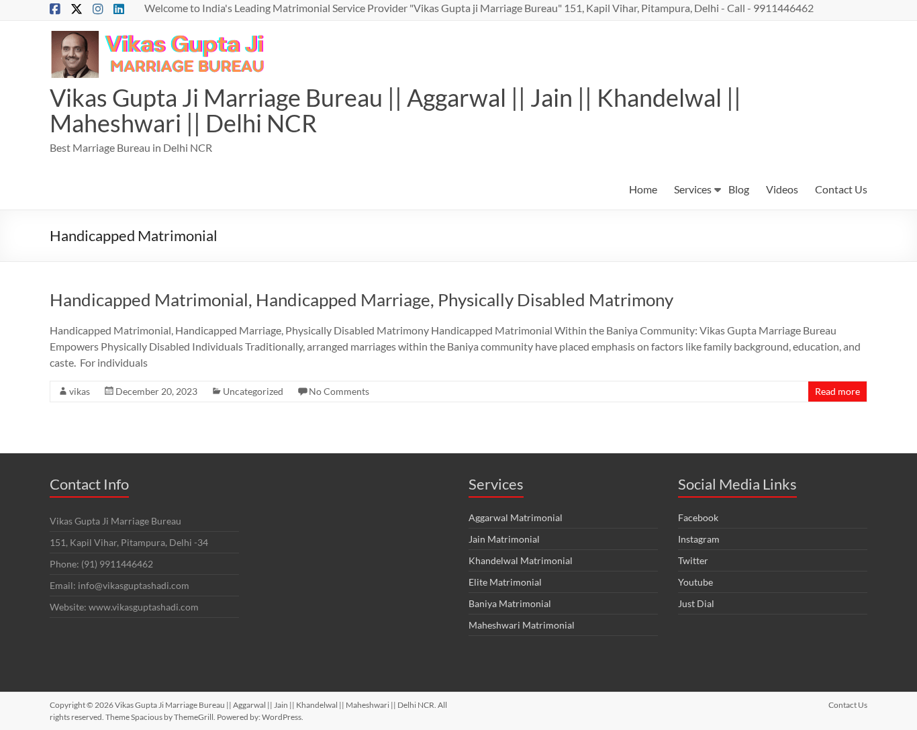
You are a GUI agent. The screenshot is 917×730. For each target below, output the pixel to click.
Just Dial (696, 603)
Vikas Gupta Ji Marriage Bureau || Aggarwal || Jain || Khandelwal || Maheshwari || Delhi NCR (395, 110)
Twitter (693, 560)
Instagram (699, 539)
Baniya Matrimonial (510, 603)
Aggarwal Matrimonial (516, 517)
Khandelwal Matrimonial (521, 560)
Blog (738, 189)
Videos (782, 189)
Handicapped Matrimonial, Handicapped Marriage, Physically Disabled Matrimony (361, 299)
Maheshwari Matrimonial (522, 625)
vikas (79, 391)
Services (693, 189)
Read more (837, 391)
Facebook (698, 517)
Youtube (695, 582)
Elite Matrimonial (505, 582)
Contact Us (841, 189)
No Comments (339, 391)
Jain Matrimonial (504, 539)
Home (643, 189)
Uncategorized (253, 391)
